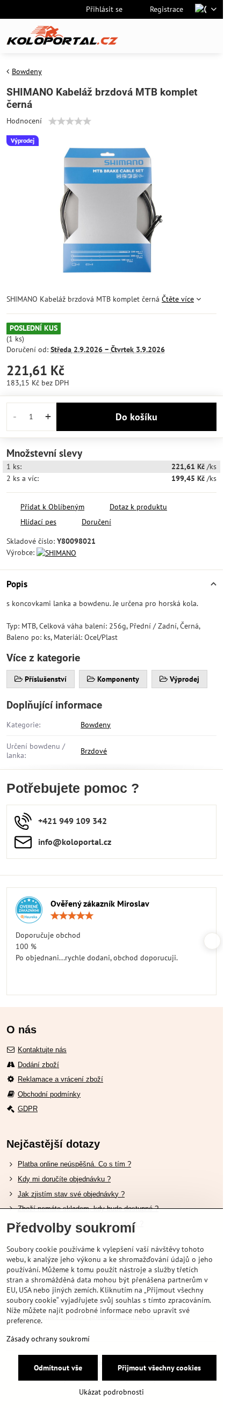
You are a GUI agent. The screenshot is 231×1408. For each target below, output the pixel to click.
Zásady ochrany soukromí (48, 1339)
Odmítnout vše (58, 1368)
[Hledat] (158, 36)
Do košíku (136, 417)
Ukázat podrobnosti (111, 1392)
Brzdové (94, 751)
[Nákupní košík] (184, 36)
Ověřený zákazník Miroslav (99, 903)
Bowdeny (96, 724)
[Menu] (210, 36)
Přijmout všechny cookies (159, 1368)
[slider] (69, 121)
